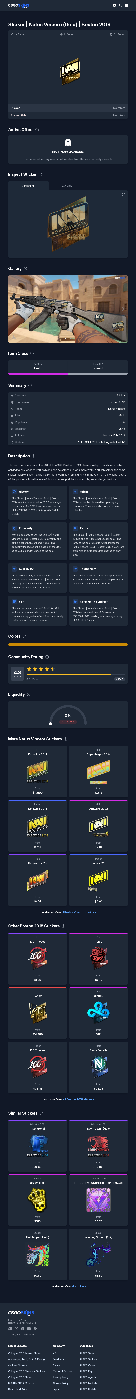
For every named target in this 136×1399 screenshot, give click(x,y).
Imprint (56, 1389)
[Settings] (114, 5)
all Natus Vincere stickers (79, 912)
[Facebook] (24, 1328)
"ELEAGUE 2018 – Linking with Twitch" (101, 442)
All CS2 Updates (89, 1389)
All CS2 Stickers (88, 1359)
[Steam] (36, 1328)
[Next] (122, 309)
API (55, 1353)
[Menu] (126, 5)
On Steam (119, 34)
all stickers (78, 1286)
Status (56, 1365)
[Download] (13, 337)
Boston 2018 (117, 402)
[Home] (18, 5)
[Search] (120, 5)
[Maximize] (124, 194)
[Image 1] (65, 339)
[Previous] (13, 309)
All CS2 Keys (87, 1371)
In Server (69, 34)
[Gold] (68, 644)
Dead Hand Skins (17, 1389)
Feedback (58, 1359)
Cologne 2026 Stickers (21, 1377)
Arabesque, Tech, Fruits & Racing (26, 1359)
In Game (19, 34)
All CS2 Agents (88, 1377)
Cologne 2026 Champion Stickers (26, 1371)
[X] (18, 1328)
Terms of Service (62, 1371)
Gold (122, 415)
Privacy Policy (60, 1377)
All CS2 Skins (87, 1353)
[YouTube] (30, 1328)
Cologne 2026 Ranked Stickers (25, 1353)
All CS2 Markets (88, 1383)
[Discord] (11, 1328)
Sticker (121, 395)
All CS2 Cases (87, 1365)
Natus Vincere (116, 408)
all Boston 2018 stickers (78, 1099)
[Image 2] (71, 339)
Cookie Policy (60, 1383)
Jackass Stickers (17, 1365)
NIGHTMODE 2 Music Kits (22, 1383)
